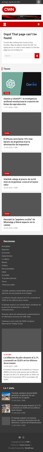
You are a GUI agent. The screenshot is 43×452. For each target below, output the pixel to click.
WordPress (29, 448)
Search (37, 55)
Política (5, 265)
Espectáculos (7, 256)
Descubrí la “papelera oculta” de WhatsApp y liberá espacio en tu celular (19, 222)
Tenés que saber (8, 285)
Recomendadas (8, 269)
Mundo (4, 262)
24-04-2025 (8, 188)
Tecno (6, 68)
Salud (4, 272)
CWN (15, 107)
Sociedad (5, 275)
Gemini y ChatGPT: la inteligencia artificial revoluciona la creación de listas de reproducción (21, 101)
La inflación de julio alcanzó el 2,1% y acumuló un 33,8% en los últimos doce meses (21, 360)
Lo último (5, 259)
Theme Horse (24, 445)
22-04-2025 (8, 228)
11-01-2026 (8, 107)
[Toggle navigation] (5, 24)
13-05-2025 (8, 147)
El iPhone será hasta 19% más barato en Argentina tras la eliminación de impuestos (18, 142)
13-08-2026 (8, 366)
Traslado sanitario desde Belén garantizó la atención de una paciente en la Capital (24, 395)
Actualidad (6, 246)
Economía (6, 253)
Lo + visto (8, 388)
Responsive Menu (38, 2)
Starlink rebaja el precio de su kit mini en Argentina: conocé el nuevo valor (21, 182)
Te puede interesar (9, 278)
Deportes (5, 249)
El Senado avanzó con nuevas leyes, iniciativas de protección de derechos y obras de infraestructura (21, 307)
